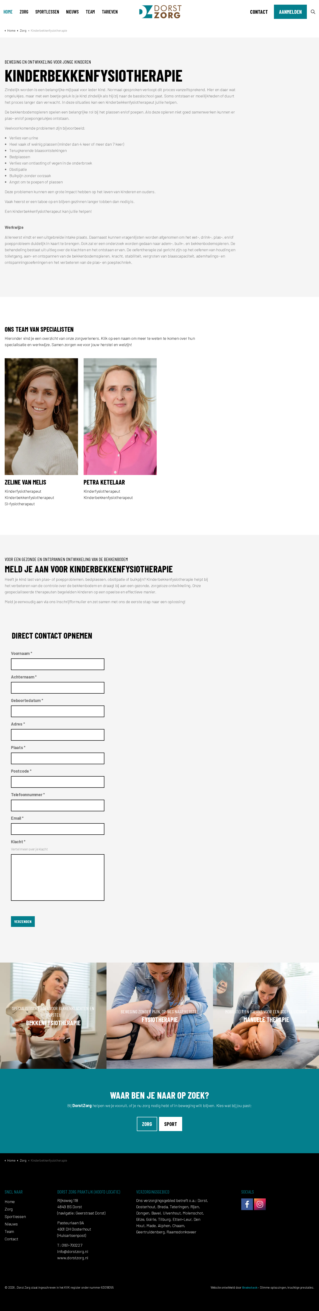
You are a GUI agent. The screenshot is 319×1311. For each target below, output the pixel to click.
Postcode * (21, 771)
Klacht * (18, 841)
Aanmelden (290, 12)
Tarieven (110, 11)
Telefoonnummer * (28, 794)
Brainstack (249, 1287)
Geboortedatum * (27, 700)
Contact (259, 12)
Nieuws (72, 11)
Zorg (24, 11)
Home (8, 11)
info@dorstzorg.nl (72, 1251)
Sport (170, 1124)
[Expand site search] (312, 11)
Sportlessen (47, 11)
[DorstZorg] (159, 11)
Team (90, 11)
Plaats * (18, 747)
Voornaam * (21, 653)
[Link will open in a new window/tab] (247, 1204)
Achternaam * (24, 676)
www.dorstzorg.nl (72, 1257)
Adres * (18, 723)
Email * (17, 818)
